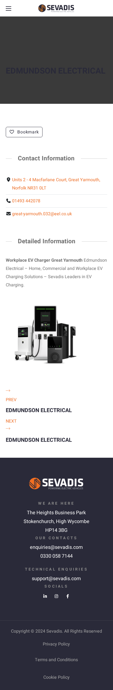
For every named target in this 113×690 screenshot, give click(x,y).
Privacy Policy (56, 644)
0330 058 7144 (56, 556)
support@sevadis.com (56, 578)
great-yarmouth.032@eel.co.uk (42, 214)
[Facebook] (67, 596)
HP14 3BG (56, 530)
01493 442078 (26, 201)
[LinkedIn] (45, 596)
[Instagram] (56, 596)
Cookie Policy (56, 677)
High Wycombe (72, 521)
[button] (104, 8)
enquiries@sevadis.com (56, 547)
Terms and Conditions (56, 660)
